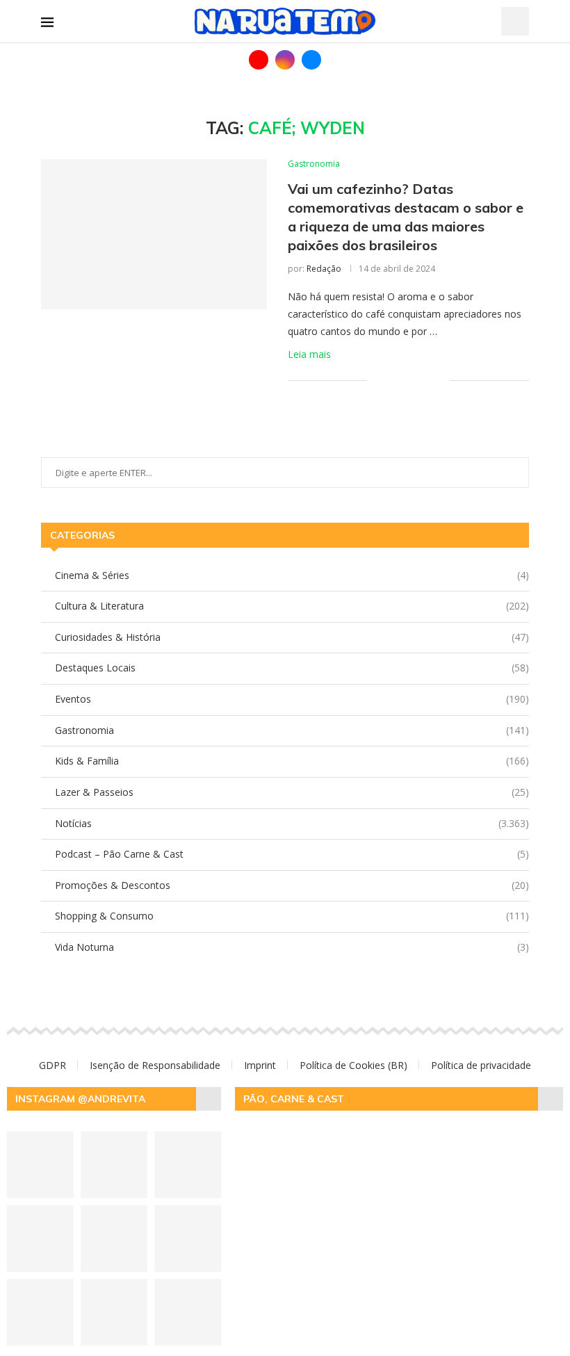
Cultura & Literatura (292, 605)
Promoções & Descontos (292, 885)
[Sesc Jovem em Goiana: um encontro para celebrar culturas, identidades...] (40, 1312)
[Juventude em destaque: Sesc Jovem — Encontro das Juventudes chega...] (40, 1238)
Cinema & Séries (292, 575)
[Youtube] (258, 60)
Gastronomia (292, 730)
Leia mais (309, 354)
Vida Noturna (292, 947)
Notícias (292, 823)
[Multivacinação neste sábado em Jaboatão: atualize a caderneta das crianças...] (188, 1165)
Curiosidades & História (292, 637)
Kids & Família (292, 760)
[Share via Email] (439, 380)
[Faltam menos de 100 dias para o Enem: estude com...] (114, 1165)
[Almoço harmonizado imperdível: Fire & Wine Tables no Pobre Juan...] (114, 1312)
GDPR (52, 1065)
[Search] (515, 21)
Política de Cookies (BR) (353, 1065)
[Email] (311, 60)
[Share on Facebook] (395, 380)
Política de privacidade (481, 1065)
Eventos (292, 698)
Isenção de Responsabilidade (155, 1065)
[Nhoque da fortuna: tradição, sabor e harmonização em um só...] (40, 1165)
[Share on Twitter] (410, 380)
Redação (324, 269)
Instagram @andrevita (80, 1099)
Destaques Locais (292, 667)
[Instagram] (285, 60)
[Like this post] (378, 380)
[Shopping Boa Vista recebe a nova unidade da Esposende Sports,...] (114, 1238)
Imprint (260, 1065)
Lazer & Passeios (292, 792)
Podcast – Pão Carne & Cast (292, 853)
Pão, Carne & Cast (293, 1099)
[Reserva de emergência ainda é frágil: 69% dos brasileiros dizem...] (188, 1238)
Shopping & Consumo (292, 915)
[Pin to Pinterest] (424, 380)
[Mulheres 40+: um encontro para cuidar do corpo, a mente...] (188, 1312)
